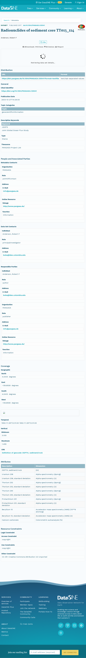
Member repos (26, 605)
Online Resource (8, 199)
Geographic (5, 370)
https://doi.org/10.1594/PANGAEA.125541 (19, 91)
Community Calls (27, 617)
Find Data (28, 624)
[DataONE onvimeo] (67, 625)
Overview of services (6, 602)
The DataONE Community (26, 613)
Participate (25, 601)
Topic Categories (8, 105)
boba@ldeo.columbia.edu (14, 255)
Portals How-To (45, 612)
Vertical (4, 429)
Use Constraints (8, 545)
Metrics (4, 632)
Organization (7, 167)
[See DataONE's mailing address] (61, 633)
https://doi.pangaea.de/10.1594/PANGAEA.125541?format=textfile (30, 78)
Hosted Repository (6, 611)
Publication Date (8, 97)
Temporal (5, 420)
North (3, 374)
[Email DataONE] (74, 625)
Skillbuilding (44, 601)
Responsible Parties (9, 267)
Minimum (5, 432)
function (6, 212)
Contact (5, 635)
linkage (6, 203)
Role (4, 176)
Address (5, 184)
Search (6, 20)
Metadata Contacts (9, 163)
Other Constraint (8, 554)
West (3, 400)
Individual (6, 231)
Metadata (15, 20)
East (3, 382)
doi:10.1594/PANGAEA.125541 (34, 25)
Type (3, 136)
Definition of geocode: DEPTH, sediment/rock (22, 453)
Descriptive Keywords (10, 120)
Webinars (43, 608)
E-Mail (5, 188)
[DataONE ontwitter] (61, 625)
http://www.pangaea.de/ (14, 206)
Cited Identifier (7, 88)
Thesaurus (5, 144)
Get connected (70, 652)
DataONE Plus (7, 607)
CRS (3, 450)
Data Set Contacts (8, 227)
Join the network (27, 608)
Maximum (5, 441)
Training (42, 605)
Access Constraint (9, 536)
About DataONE (8, 628)
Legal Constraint (8, 533)
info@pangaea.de (10, 191)
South (3, 391)
